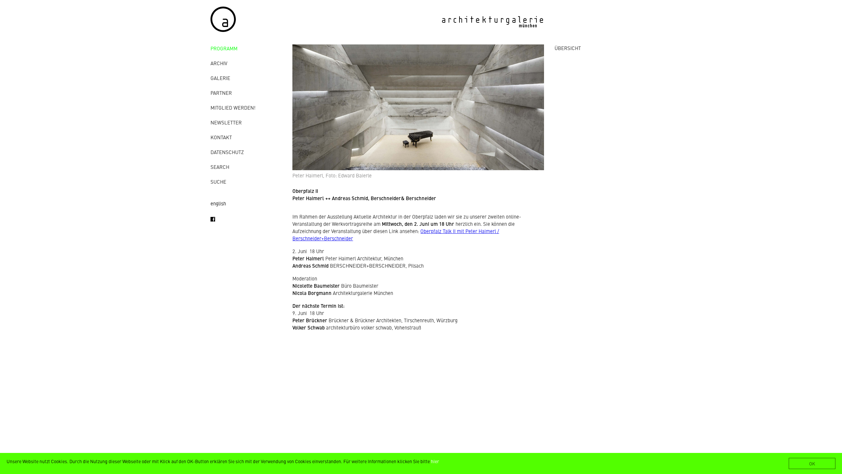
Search (219, 166)
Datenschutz (227, 151)
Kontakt (221, 137)
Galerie (220, 77)
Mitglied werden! (233, 107)
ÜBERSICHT (568, 47)
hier (435, 461)
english (218, 203)
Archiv (218, 63)
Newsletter (226, 122)
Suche (218, 181)
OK (812, 463)
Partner (221, 92)
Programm (223, 48)
